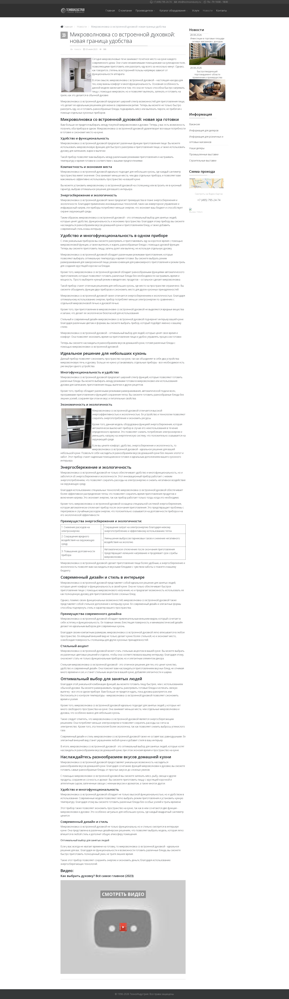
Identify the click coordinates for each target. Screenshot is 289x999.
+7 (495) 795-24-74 (162, 1)
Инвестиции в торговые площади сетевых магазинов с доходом (207, 40)
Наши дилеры (196, 148)
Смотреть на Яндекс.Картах (209, 193)
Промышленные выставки (203, 154)
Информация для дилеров (203, 130)
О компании (125, 10)
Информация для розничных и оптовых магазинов (206, 139)
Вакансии (194, 124)
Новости (208, 10)
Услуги (195, 10)
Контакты (221, 10)
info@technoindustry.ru (189, 1)
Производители (144, 10)
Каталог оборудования (172, 10)
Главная (110, 10)
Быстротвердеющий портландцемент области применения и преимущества (207, 74)
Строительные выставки (202, 160)
